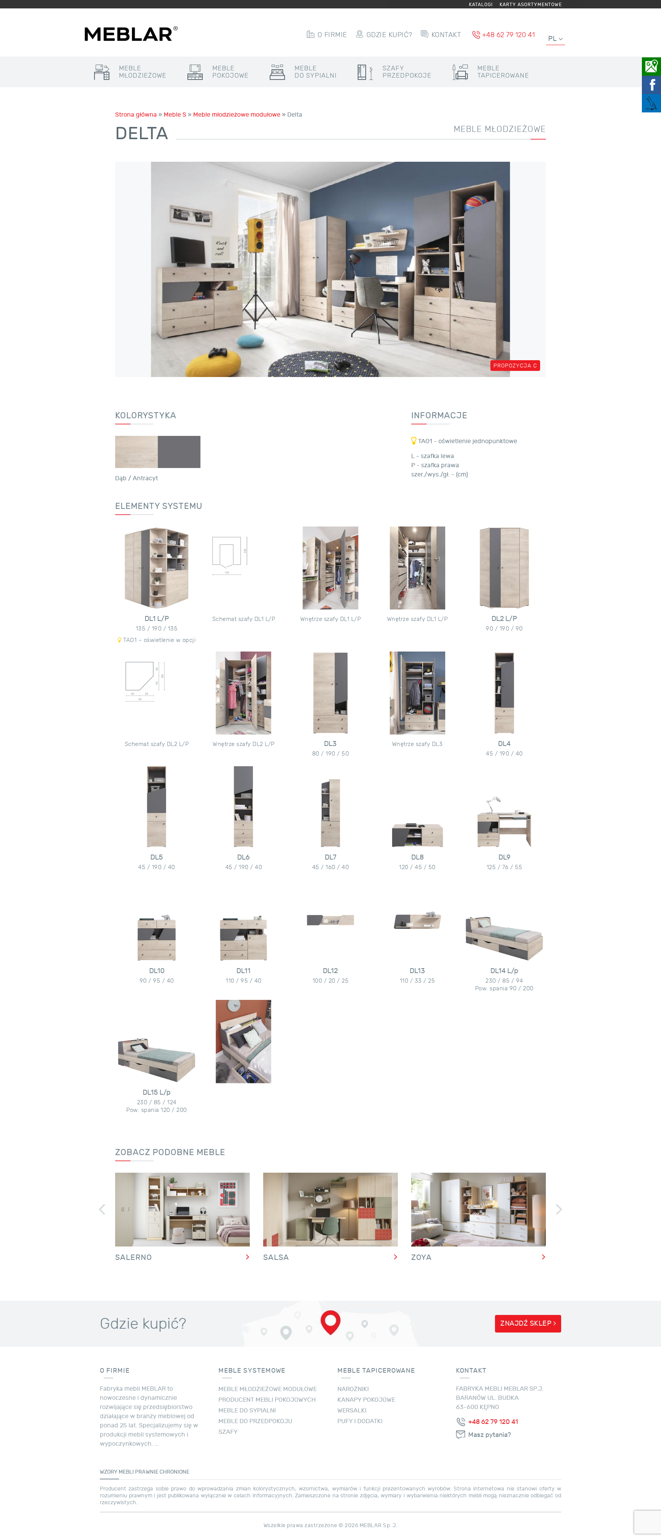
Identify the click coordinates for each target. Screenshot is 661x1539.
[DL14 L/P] (504, 920)
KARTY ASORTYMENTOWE (531, 4)
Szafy (407, 72)
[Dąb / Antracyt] (157, 452)
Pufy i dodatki (360, 1421)
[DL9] (504, 806)
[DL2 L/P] (504, 568)
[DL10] (156, 920)
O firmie (332, 35)
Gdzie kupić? (389, 35)
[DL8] (417, 806)
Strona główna (136, 114)
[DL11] (243, 920)
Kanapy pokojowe (366, 1399)
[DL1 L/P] (156, 568)
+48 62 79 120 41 (508, 35)
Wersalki (351, 1410)
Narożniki (353, 1389)
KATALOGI (481, 4)
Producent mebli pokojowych (267, 1399)
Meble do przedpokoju (255, 1421)
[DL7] (330, 806)
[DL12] (330, 920)
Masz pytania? (489, 1435)
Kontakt (446, 35)
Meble (142, 72)
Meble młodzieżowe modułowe (236, 114)
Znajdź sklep (527, 1324)
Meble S (175, 114)
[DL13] (417, 920)
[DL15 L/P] (156, 1041)
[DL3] (330, 693)
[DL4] (504, 693)
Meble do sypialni (247, 1410)
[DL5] (156, 806)
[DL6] (243, 806)
